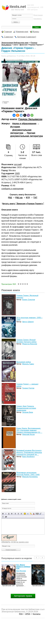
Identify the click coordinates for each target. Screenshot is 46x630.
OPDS (27, 614)
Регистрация (38, 15)
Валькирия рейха (23, 362)
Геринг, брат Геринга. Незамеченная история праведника (26, 408)
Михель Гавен (28, 364)
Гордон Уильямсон (30, 119)
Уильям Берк (27, 412)
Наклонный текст (5, 513)
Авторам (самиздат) (26, 37)
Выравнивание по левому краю (15, 513)
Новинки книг (22, 32)
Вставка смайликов (24, 513)
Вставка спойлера (5, 516)
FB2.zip (19, 198)
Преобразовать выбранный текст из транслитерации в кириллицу (3, 516)
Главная (8, 32)
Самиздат (8, 37)
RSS (21, 614)
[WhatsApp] (31, 115)
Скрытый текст (37, 513)
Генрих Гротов (28, 388)
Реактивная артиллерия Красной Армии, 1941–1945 (28, 473)
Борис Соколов (28, 299)
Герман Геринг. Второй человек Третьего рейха (26, 341)
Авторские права (23, 596)
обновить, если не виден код (14, 542)
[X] (24, 115)
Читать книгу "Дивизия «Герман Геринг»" (23, 204)
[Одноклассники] (17, 115)
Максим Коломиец (30, 477)
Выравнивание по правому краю (21, 513)
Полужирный (3, 513)
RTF (28, 198)
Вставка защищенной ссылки (30, 513)
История (15, 126)
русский (18, 164)
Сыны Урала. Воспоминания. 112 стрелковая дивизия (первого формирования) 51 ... (29, 430)
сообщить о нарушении (12, 189)
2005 (17, 173)
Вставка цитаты (40, 513)
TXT (35, 198)
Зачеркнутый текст (11, 513)
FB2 (10, 198)
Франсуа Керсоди (29, 344)
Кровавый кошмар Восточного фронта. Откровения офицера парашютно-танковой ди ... (29, 452)
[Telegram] (21, 115)
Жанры (35, 32)
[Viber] (28, 115)
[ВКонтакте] (14, 115)
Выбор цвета (33, 513)
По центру (18, 513)
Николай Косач (28, 434)
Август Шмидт (28, 322)
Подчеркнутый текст (8, 513)
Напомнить (37, 19)
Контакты (36, 614)
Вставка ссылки (27, 513)
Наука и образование (24, 123)
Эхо (17, 569)
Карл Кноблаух (28, 456)
